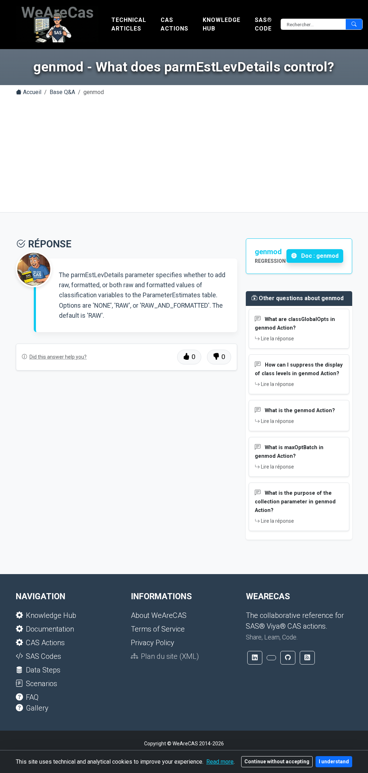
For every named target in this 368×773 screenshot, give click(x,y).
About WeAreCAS (159, 615)
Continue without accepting (276, 761)
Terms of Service (158, 629)
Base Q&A (62, 92)
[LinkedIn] (254, 658)
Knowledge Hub (221, 24)
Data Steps (43, 670)
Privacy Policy (152, 642)
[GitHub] (287, 658)
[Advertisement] (184, 155)
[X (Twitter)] (271, 657)
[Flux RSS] (307, 658)
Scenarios (41, 683)
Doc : (319, 255)
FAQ (32, 697)
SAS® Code (263, 24)
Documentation (50, 629)
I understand (334, 761)
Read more (220, 761)
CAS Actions (174, 24)
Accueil (31, 92)
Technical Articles (128, 24)
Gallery (37, 708)
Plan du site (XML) (170, 656)
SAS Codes (43, 656)
